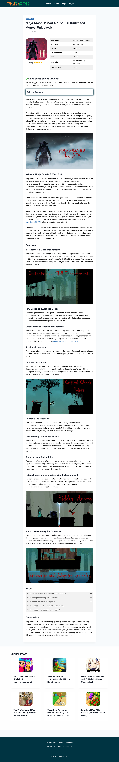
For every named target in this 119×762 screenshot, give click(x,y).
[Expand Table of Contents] (91, 92)
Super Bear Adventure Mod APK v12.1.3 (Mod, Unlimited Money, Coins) (58, 713)
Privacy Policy (51, 743)
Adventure (29, 19)
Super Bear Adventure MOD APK (65, 341)
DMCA (59, 746)
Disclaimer (51, 746)
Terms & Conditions (65, 743)
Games (56, 4)
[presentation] (26, 665)
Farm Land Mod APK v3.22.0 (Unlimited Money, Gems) (93, 713)
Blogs (71, 4)
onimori (49, 423)
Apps (64, 4)
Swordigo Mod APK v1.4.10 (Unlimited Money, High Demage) (59, 679)
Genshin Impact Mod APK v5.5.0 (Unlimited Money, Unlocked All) (92, 679)
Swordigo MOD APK (33, 222)
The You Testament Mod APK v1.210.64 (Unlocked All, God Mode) (25, 713)
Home (48, 4)
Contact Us (67, 746)
